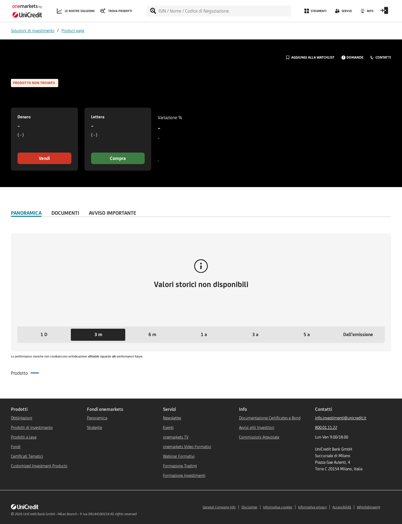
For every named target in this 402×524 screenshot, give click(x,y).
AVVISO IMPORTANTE (112, 213)
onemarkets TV (175, 437)
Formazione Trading (180, 465)
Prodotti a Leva (23, 437)
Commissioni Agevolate (259, 437)
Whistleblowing (368, 507)
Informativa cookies (277, 507)
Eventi (168, 427)
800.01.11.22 (326, 427)
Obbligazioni (21, 418)
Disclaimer (249, 507)
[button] (43, 335)
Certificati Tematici (27, 456)
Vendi (44, 158)
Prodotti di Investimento (32, 427)
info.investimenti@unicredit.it (340, 418)
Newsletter (172, 418)
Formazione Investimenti (184, 475)
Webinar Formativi (179, 456)
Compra (118, 158)
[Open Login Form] (384, 12)
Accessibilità (342, 507)
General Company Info (219, 507)
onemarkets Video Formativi (187, 446)
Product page (73, 30)
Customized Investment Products (39, 465)
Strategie (94, 427)
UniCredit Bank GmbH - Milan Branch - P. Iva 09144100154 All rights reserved (80, 514)
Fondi (16, 446)
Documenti (65, 213)
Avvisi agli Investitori (256, 427)
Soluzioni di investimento (32, 30)
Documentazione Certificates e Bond (270, 418)
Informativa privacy (312, 507)
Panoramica (26, 213)
